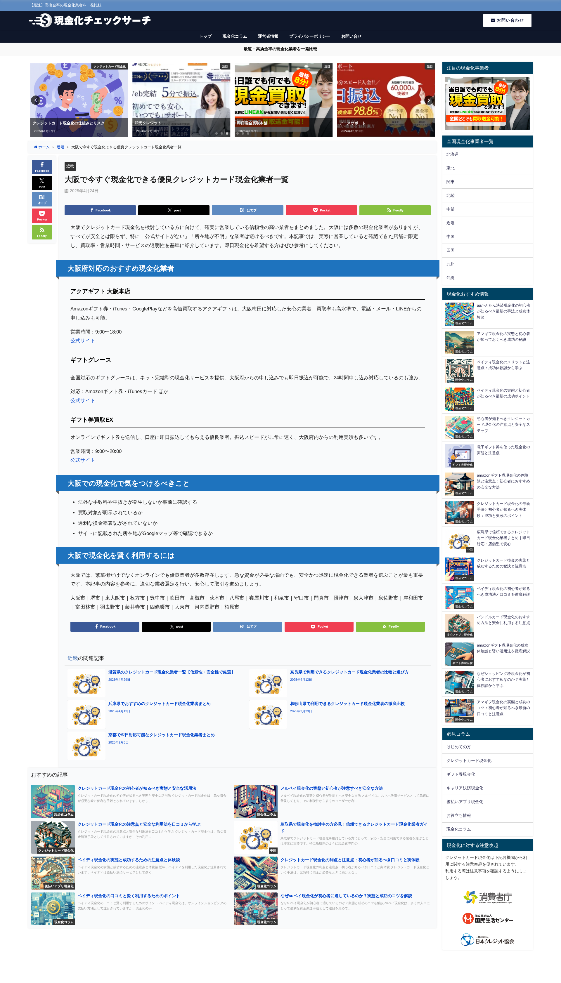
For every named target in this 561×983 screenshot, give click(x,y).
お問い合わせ (509, 20)
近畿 (70, 166)
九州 (450, 264)
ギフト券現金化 (460, 774)
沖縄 (450, 278)
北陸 (450, 195)
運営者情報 (268, 36)
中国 (450, 237)
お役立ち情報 (458, 815)
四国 (450, 250)
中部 (450, 209)
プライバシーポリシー (309, 36)
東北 (450, 168)
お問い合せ (351, 36)
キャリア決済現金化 (464, 788)
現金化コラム (235, 36)
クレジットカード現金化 (468, 760)
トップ (205, 36)
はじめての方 (458, 747)
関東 (450, 182)
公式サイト (82, 340)
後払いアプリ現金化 (464, 802)
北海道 (452, 154)
